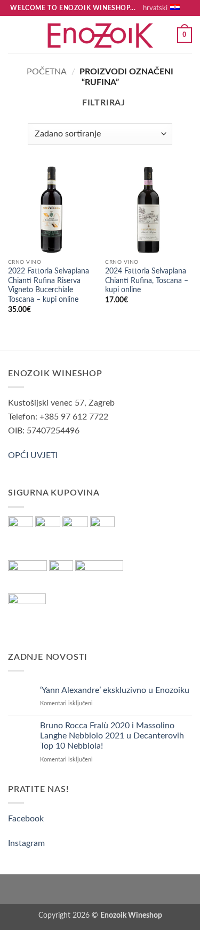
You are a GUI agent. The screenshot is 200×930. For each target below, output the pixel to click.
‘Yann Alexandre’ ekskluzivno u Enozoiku (114, 690)
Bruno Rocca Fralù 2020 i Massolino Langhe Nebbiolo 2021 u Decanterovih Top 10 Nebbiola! (112, 735)
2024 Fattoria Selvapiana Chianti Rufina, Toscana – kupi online (146, 281)
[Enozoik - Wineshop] (100, 35)
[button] (14, 35)
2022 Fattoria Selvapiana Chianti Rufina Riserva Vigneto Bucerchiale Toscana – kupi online (48, 285)
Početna (47, 71)
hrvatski (155, 8)
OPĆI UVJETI (33, 455)
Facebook (26, 818)
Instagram (26, 843)
